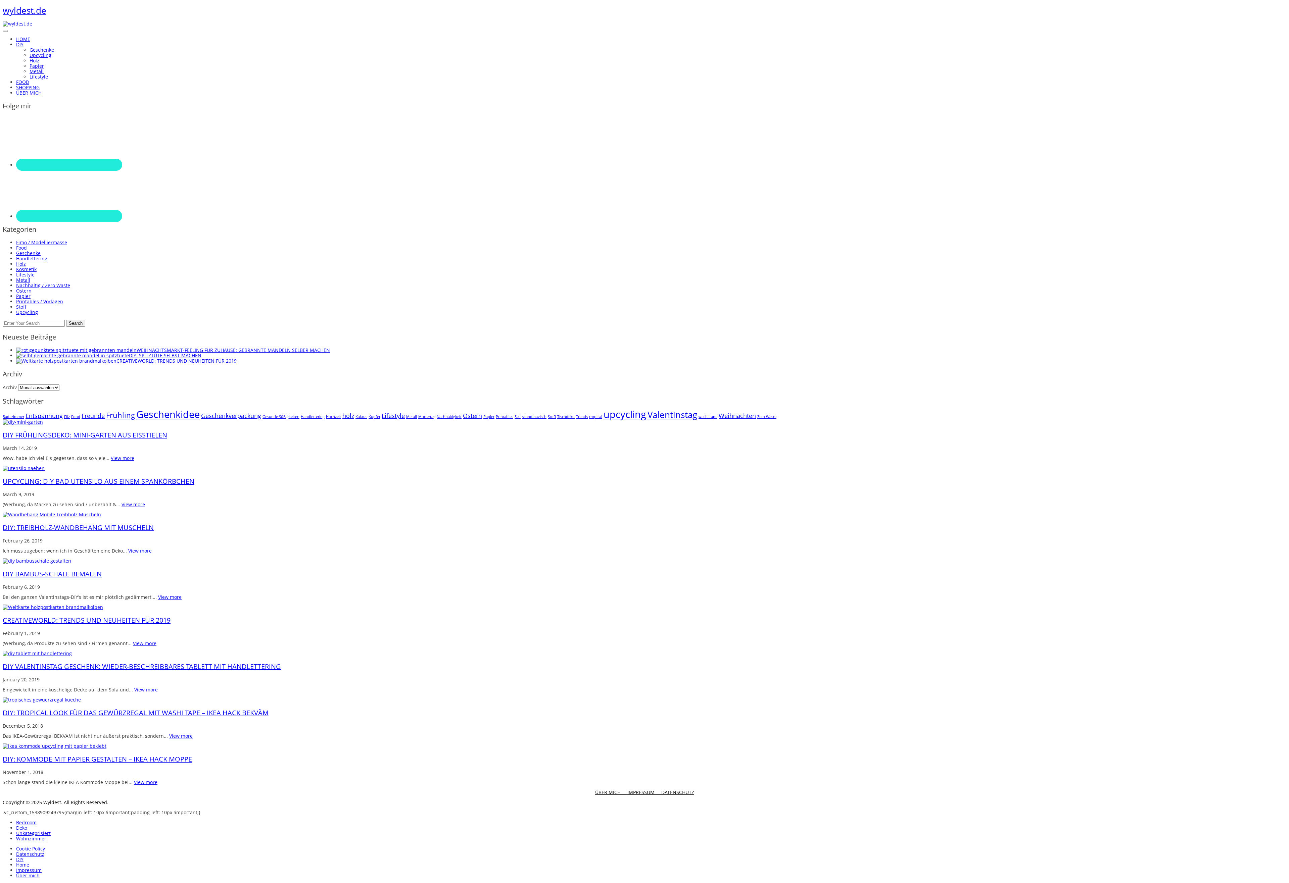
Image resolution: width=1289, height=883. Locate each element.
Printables (504, 416)
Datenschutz (30, 854)
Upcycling (40, 55)
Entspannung (44, 416)
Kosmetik (26, 269)
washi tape (708, 416)
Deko (21, 828)
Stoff (21, 307)
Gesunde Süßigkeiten (280, 416)
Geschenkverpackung (231, 416)
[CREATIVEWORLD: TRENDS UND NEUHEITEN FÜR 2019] (53, 607)
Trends (582, 416)
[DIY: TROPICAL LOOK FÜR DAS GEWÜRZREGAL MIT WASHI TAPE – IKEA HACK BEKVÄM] (42, 699)
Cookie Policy (30, 848)
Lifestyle (39, 76)
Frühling (120, 415)
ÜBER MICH (611, 792)
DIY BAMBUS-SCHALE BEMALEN (52, 573)
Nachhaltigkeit (449, 416)
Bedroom (26, 822)
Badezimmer (13, 416)
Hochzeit (333, 416)
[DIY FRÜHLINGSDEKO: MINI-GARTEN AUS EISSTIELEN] (23, 422)
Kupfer (374, 416)
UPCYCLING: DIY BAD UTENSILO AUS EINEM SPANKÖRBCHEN (98, 481)
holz (348, 416)
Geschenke (42, 50)
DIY (19, 859)
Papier (37, 66)
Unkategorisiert (33, 833)
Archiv (10, 387)
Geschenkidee (168, 414)
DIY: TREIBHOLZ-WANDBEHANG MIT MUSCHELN (78, 527)
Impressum (29, 870)
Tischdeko (566, 416)
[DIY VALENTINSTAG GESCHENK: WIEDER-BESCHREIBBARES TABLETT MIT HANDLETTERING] (37, 653)
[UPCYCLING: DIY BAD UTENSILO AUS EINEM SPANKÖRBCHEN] (24, 468)
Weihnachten (737, 416)
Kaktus (361, 416)
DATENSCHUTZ (677, 792)
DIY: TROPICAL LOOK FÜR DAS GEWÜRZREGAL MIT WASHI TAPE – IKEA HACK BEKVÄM (136, 712)
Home (22, 865)
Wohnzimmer (31, 838)
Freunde (93, 416)
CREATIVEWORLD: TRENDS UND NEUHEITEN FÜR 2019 (87, 620)
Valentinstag (672, 415)
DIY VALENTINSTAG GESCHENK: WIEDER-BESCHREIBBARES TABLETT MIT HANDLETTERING (142, 666)
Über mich (28, 875)
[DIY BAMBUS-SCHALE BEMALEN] (37, 561)
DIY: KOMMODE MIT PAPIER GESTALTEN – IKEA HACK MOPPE (97, 759)
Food (21, 248)
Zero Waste (766, 416)
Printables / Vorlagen (39, 301)
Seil (518, 416)
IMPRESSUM (644, 792)
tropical (595, 416)
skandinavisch (534, 416)
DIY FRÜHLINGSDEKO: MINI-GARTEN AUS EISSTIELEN (85, 434)
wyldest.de (24, 10)
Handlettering (31, 258)
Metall (37, 71)
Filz (67, 416)
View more (122, 458)
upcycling (625, 414)
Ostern (24, 291)
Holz (34, 60)
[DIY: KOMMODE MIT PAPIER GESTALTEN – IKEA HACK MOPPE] (54, 746)
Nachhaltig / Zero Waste (43, 285)
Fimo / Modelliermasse (41, 242)
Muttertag (426, 416)
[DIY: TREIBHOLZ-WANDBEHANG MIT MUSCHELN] (52, 514)
